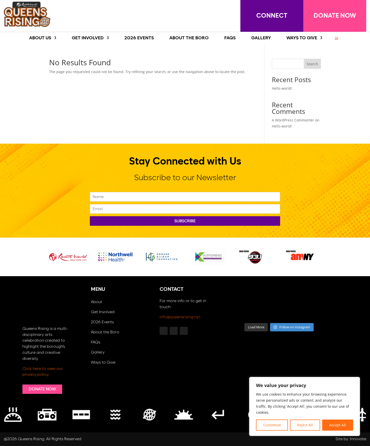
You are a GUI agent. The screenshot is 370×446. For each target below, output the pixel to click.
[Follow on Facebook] (231, 15)
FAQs (95, 342)
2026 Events (139, 38)
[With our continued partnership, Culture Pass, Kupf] (266, 312)
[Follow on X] (199, 15)
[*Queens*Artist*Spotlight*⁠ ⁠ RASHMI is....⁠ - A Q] (318, 296)
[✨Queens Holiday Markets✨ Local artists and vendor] (266, 296)
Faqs (230, 38)
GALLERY (261, 38)
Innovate (358, 439)
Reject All (305, 425)
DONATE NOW (335, 16)
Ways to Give (103, 362)
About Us (40, 38)
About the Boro (105, 332)
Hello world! (282, 88)
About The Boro (189, 38)
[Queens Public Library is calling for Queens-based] (292, 312)
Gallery (97, 352)
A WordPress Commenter (293, 120)
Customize (272, 425)
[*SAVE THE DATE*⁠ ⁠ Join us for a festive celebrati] (240, 312)
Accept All (337, 425)
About (96, 302)
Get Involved (88, 38)
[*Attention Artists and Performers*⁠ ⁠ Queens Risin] (292, 296)
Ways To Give (301, 38)
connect (271, 16)
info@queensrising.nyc (180, 317)
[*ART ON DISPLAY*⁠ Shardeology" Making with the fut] (318, 312)
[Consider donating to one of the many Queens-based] (240, 296)
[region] (304, 406)
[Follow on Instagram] (215, 15)
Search (312, 63)
